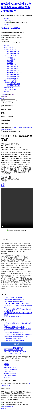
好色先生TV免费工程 (10, 49)
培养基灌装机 (11, 59)
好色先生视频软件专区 (10, 89)
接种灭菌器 (10, 57)
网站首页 (6, 45)
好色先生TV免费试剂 (13, 68)
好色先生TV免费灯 (12, 66)
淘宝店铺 (6, 91)
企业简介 (6, 18)
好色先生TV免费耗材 (13, 74)
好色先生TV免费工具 (13, 70)
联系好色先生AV (8, 20)
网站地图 (6, 24)
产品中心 (20, 127)
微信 (13, 94)
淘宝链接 (3, 94)
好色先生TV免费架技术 (13, 86)
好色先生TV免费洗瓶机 (13, 76)
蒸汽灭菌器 (10, 61)
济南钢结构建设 (5, 388)
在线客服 (8, 94)
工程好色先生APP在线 (10, 80)
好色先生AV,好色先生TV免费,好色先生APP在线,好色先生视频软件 (16, 7)
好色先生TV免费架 (12, 65)
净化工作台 (10, 63)
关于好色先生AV (8, 47)
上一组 (2, 184)
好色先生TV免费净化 (13, 53)
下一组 (2, 186)
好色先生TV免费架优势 (10, 82)
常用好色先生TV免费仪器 (14, 72)
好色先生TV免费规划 (10, 373)
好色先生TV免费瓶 (12, 78)
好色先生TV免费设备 (10, 55)
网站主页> (15, 127)
